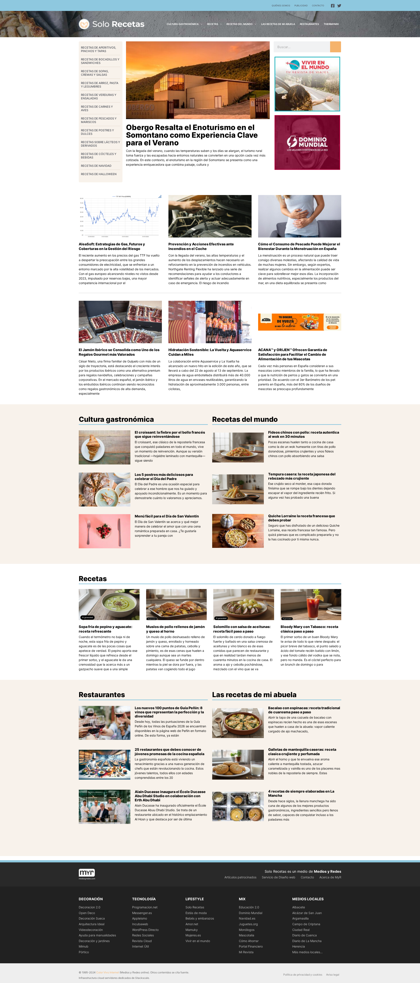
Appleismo (139, 918)
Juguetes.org (248, 924)
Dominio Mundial (250, 913)
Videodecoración (91, 930)
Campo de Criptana (306, 924)
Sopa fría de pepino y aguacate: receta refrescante (105, 628)
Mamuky (192, 930)
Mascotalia (246, 935)
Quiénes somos (281, 5)
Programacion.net (145, 907)
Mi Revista (246, 952)
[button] (200, 24)
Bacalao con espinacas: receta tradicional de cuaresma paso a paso (304, 710)
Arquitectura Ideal (91, 924)
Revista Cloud (142, 941)
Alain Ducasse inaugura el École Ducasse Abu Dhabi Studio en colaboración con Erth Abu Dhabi (170, 796)
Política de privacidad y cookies (302, 974)
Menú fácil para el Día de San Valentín (167, 516)
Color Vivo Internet (107, 972)
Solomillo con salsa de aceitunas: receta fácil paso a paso (242, 628)
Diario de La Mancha (307, 941)
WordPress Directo (145, 930)
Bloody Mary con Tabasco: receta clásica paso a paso (309, 628)
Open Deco (87, 913)
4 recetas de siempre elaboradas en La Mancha (301, 793)
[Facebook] (333, 6)
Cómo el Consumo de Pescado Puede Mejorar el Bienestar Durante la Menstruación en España (299, 246)
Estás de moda (196, 913)
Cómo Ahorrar (249, 941)
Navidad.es (247, 918)
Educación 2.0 (249, 907)
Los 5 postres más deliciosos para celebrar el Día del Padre (164, 476)
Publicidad (301, 5)
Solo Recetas (195, 907)
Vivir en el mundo (198, 941)
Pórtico (84, 952)
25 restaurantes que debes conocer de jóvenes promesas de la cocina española (169, 751)
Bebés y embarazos (200, 918)
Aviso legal (332, 974)
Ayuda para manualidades (97, 935)
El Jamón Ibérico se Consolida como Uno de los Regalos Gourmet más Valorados (119, 352)
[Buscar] (335, 46)
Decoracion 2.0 (89, 907)
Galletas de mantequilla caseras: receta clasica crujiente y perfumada (302, 751)
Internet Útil (140, 946)
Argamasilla (300, 918)
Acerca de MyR (330, 877)
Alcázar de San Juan (307, 913)
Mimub (83, 946)
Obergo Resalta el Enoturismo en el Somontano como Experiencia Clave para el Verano (192, 135)
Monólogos (246, 930)
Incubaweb (140, 924)
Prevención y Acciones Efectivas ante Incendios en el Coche (201, 246)
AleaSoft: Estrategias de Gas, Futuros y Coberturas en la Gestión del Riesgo (112, 246)
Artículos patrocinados (240, 877)
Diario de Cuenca (304, 935)
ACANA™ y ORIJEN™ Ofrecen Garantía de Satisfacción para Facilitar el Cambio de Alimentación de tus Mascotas (292, 354)
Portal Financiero (251, 946)
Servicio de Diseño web (278, 877)
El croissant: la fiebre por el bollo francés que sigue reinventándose (170, 434)
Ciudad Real (301, 930)
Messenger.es (142, 913)
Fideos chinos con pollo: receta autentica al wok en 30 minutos (303, 434)
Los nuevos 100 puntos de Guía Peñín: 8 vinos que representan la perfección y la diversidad (169, 712)
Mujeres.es (193, 935)
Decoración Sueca (92, 918)
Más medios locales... (307, 952)
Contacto (318, 5)
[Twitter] (339, 6)
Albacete (298, 907)
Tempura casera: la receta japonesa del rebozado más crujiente (302, 476)
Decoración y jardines (94, 941)
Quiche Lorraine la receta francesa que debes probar (301, 518)
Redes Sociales (143, 935)
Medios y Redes (327, 871)
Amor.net (192, 924)
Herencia (298, 946)
